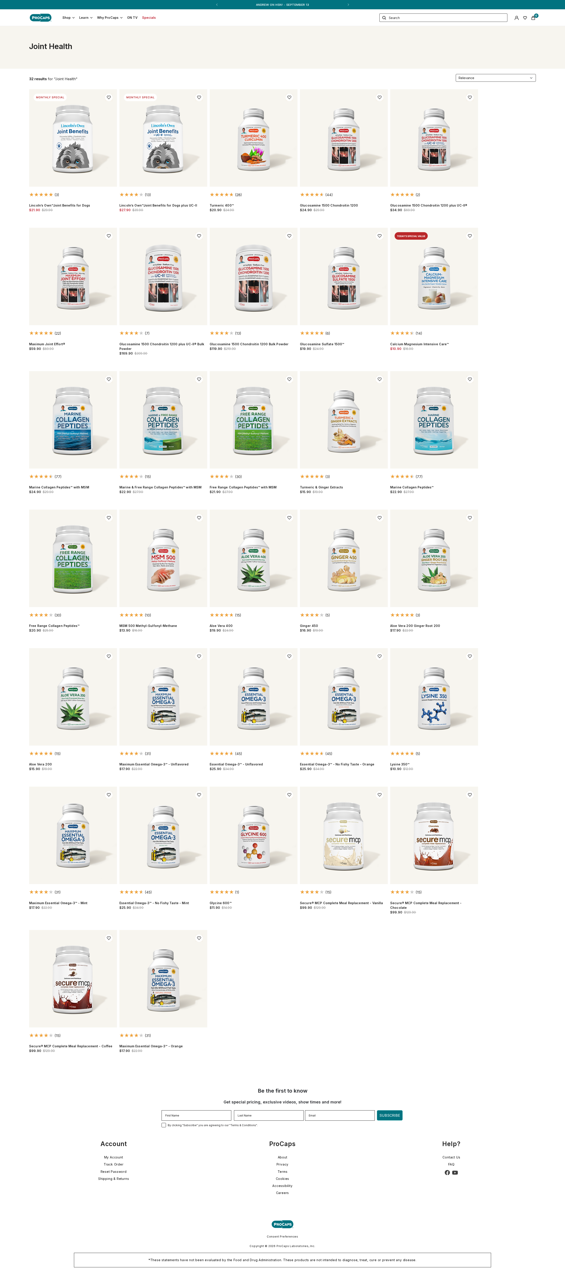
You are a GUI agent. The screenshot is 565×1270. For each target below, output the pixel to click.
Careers (282, 1193)
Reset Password (114, 1171)
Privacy (283, 1164)
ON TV (132, 17)
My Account (113, 1157)
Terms (283, 1171)
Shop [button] (66, 17)
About (282, 1157)
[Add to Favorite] (109, 97)
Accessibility (282, 1186)
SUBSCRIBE (389, 1115)
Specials (149, 17)
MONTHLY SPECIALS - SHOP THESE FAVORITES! (282, 4)
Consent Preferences (282, 1236)
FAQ (451, 1164)
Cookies (282, 1179)
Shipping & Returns (113, 1179)
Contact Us (451, 1157)
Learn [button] (84, 17)
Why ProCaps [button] (108, 17)
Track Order (114, 1164)
